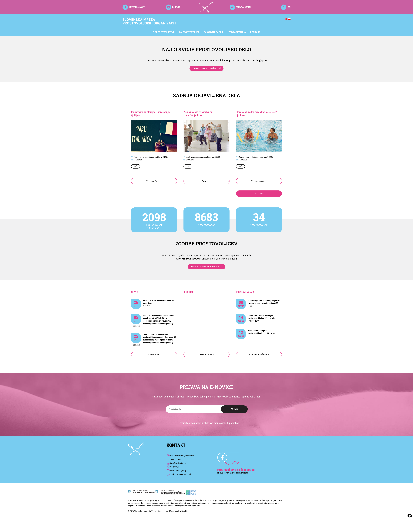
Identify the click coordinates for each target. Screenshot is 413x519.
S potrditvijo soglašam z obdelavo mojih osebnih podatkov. (208, 423)
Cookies (185, 511)
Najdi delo (259, 193)
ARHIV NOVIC (154, 354)
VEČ (135, 166)
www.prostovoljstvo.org (148, 500)
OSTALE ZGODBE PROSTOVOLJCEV (206, 266)
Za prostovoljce (189, 32)
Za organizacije (213, 32)
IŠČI (288, 7)
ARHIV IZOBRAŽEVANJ (259, 354)
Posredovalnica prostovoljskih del (206, 68)
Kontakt (255, 32)
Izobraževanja (237, 32)
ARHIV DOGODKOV (206, 354)
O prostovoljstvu (164, 32)
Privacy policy (175, 511)
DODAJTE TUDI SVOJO (187, 258)
